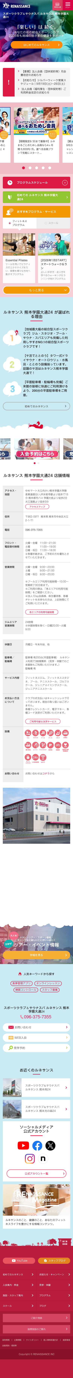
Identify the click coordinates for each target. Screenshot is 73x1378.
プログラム (45, 1295)
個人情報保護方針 (50, 1340)
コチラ (46, 773)
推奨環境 (66, 1340)
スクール (7, 1306)
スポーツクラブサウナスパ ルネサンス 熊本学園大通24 (36, 15)
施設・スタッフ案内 (13, 1295)
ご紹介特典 (36, 1318)
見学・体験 (45, 1285)
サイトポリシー (32, 1340)
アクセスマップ (37, 507)
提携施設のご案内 (36, 1329)
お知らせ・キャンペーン (51, 1274)
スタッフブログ (57, 1260)
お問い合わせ (23, 1027)
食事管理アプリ (21, 983)
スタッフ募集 (50, 990)
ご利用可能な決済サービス (42, 721)
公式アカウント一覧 (36, 1173)
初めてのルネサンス (36, 406)
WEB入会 (20, 1037)
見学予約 (19, 1048)
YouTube (22, 1260)
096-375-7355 (33, 530)
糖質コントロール (25, 990)
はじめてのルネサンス (36, 45)
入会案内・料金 (11, 1285)
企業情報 (17, 1340)
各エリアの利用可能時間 (41, 612)
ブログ (42, 1306)
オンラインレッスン (48, 983)
